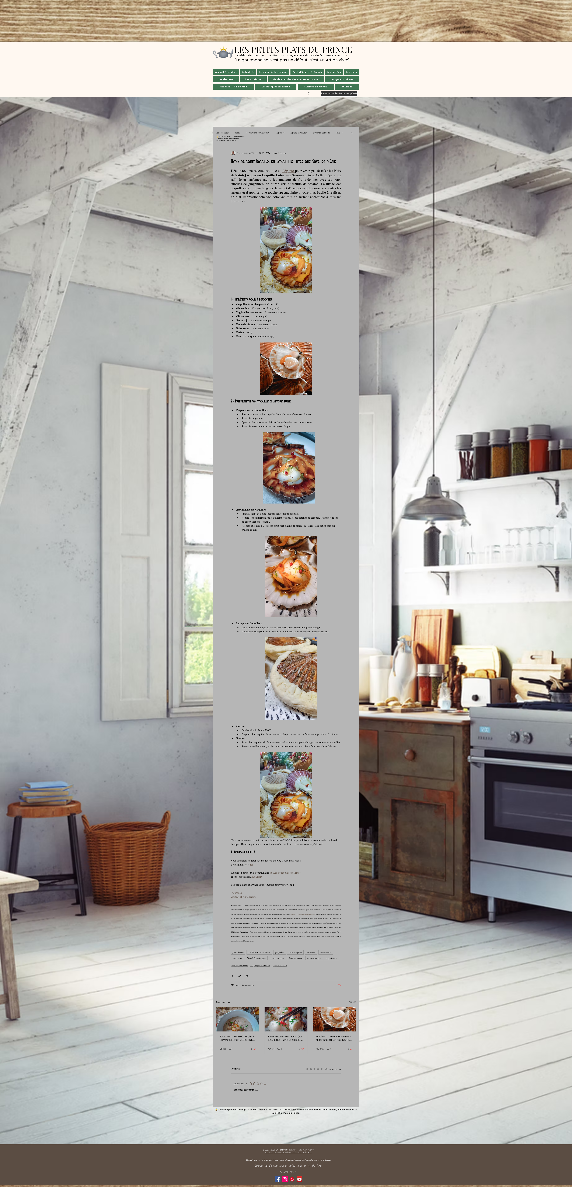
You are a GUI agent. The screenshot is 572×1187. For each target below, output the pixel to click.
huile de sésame (295, 958)
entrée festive (325, 952)
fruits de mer (238, 952)
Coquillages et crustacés (260, 965)
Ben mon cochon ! (321, 132)
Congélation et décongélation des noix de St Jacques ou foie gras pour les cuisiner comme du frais (333, 1038)
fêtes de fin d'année (239, 965)
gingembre (279, 952)
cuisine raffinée (295, 952)
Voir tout (352, 1001)
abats (237, 132)
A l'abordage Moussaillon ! (258, 132)
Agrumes (280, 132)
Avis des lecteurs (305, 1152)
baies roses (237, 958)
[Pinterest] (292, 1179)
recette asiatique (314, 958)
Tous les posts (222, 132)
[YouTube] (299, 1179)
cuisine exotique (277, 958)
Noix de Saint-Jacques (256, 958)
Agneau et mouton (298, 132)
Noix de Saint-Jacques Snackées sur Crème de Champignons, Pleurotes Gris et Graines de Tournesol (237, 1038)
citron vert (311, 952)
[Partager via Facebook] (232, 975)
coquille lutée (331, 958)
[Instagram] (285, 1179)
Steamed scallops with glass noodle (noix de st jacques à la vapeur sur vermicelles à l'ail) (285, 1038)
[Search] (309, 94)
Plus (338, 132)
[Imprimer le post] (246, 975)
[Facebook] (277, 1179)
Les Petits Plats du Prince (259, 952)
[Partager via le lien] (239, 975)
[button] (248, 72)
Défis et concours (280, 965)
